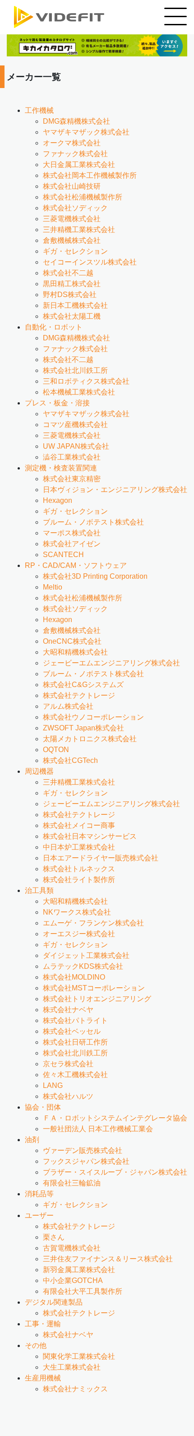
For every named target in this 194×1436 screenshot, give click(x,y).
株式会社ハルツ (68, 1096)
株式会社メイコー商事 (79, 825)
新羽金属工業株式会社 (79, 1269)
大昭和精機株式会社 (75, 652)
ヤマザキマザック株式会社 (86, 132)
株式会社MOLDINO (74, 977)
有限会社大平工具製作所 (82, 1291)
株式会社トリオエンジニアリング (97, 999)
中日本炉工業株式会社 (79, 847)
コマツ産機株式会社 (75, 424)
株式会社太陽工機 (72, 316)
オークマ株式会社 (72, 143)
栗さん (54, 1237)
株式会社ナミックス (75, 1389)
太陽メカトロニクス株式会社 (90, 739)
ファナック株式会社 (75, 154)
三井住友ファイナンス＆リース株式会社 (108, 1259)
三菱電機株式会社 (72, 219)
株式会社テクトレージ (79, 695)
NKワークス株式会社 (77, 912)
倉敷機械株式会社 (72, 240)
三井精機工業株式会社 (79, 229)
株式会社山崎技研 (72, 186)
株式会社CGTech (70, 760)
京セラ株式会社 (68, 1064)
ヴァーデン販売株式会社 (82, 1150)
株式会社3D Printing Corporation (95, 576)
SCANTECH (63, 554)
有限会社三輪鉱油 (72, 1183)
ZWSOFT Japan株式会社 (83, 728)
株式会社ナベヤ (68, 1009)
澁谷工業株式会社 (72, 457)
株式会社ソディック (75, 208)
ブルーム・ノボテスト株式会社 (93, 522)
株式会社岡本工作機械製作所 (90, 175)
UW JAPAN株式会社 (76, 446)
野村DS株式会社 (70, 294)
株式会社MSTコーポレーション (94, 988)
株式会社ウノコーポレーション (93, 717)
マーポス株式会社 (72, 533)
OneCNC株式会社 (72, 641)
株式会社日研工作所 (75, 1042)
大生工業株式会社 (72, 1367)
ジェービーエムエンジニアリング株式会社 (111, 663)
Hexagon (57, 500)
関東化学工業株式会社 (79, 1356)
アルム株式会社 (68, 706)
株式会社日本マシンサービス (90, 836)
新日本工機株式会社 (75, 305)
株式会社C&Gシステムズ (83, 684)
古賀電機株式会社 (72, 1248)
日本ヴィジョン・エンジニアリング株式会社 (115, 489)
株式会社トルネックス (79, 869)
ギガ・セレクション (75, 251)
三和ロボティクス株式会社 (86, 381)
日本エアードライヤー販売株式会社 (100, 858)
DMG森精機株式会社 (76, 121)
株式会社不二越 (68, 273)
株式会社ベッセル (72, 1031)
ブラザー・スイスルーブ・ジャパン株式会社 (115, 1172)
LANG (53, 1085)
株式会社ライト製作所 (79, 879)
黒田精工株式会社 (72, 284)
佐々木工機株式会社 (75, 1074)
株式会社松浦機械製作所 (82, 197)
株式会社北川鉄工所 (75, 370)
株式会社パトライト (75, 1020)
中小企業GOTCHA (73, 1280)
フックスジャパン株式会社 (86, 1161)
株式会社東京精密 (72, 479)
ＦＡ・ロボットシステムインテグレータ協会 (115, 1118)
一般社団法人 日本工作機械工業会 (98, 1129)
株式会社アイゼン (72, 544)
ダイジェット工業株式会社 (86, 955)
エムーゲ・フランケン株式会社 (93, 923)
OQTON (56, 749)
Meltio (52, 587)
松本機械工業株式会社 (79, 392)
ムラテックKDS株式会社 (83, 966)
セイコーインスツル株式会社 (90, 262)
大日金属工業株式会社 (79, 164)
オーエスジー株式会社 (79, 934)
